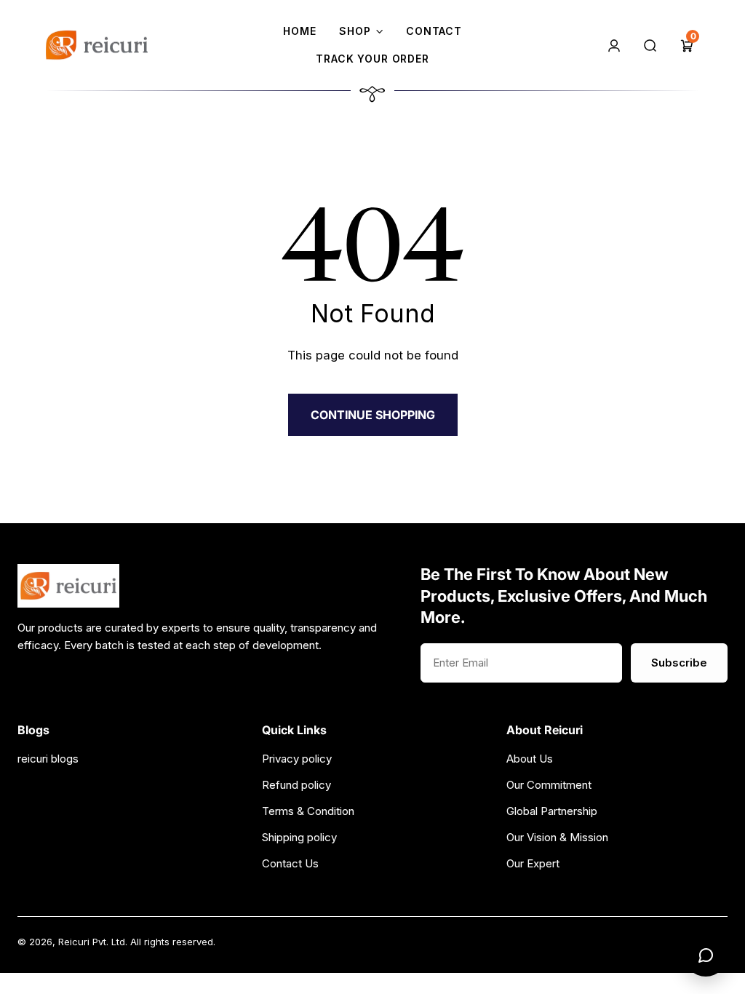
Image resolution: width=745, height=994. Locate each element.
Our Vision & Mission (557, 837)
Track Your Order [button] (372, 58)
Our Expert (532, 863)
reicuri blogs (48, 759)
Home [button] (299, 31)
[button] (686, 45)
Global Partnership (551, 811)
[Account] (614, 45)
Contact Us (290, 863)
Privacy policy (297, 759)
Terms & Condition (308, 811)
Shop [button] (354, 31)
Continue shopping (373, 414)
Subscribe (679, 662)
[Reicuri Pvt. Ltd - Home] (97, 45)
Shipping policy (299, 837)
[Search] (650, 45)
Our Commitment (548, 785)
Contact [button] (434, 31)
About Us (529, 759)
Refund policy (296, 785)
